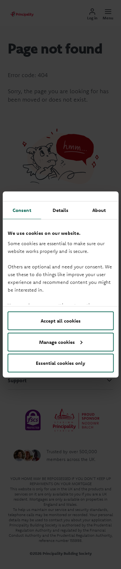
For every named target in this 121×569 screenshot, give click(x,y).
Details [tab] (61, 210)
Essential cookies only (60, 363)
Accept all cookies (61, 321)
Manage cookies (57, 342)
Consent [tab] (22, 210)
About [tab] (99, 210)
